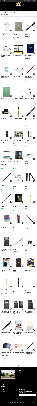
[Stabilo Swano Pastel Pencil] (30, 282)
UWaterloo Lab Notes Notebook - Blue (5, 77)
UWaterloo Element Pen (29, 33)
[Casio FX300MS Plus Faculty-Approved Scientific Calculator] (30, 304)
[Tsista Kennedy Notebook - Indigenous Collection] (18, 325)
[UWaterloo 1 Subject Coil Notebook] (18, 26)
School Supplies (6, 14)
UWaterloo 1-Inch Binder (17, 204)
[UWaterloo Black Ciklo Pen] (6, 325)
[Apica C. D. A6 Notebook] (30, 134)
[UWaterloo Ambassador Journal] (18, 262)
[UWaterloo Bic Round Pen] (18, 112)
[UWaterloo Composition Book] (18, 155)
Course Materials (12, 7)
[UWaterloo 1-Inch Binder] (18, 198)
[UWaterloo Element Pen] (30, 26)
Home (2, 14)
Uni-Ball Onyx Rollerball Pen (6, 183)
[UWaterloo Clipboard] (30, 48)
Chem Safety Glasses (17, 76)
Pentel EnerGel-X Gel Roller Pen (30, 119)
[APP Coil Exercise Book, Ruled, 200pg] (30, 262)
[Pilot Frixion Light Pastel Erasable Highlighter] (6, 282)
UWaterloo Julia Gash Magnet (17, 141)
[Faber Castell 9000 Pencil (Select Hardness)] (30, 345)
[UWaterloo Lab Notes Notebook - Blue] (6, 70)
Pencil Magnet (27, 204)
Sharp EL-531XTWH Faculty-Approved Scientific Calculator (18, 312)
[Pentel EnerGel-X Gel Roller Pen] (30, 112)
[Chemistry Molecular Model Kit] (18, 177)
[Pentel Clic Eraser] (18, 241)
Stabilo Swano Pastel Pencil (30, 289)
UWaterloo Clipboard (28, 55)
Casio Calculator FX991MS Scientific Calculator (6, 312)
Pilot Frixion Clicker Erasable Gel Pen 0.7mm (6, 162)
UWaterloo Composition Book (17, 162)
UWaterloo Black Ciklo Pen (6, 332)
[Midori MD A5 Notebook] (30, 325)
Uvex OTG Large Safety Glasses (5, 56)
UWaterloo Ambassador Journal (17, 270)
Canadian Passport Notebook (18, 352)
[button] (35, 4)
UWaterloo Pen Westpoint (6, 140)
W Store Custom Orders (32, 0)
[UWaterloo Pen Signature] (30, 92)
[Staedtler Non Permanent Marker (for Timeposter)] (18, 282)
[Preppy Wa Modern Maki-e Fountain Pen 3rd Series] (30, 219)
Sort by (2, 18)
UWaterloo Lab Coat (5, 33)
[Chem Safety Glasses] (18, 70)
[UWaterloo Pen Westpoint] (6, 134)
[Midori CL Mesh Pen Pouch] (18, 388)
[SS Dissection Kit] (6, 112)
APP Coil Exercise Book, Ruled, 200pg (29, 270)
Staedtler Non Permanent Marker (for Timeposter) (17, 290)
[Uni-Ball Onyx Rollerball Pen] (6, 177)
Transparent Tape (28, 394)
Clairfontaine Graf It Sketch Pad (30, 374)
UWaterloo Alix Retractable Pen (18, 99)
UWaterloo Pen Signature (29, 98)
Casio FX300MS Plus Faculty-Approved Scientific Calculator (30, 312)
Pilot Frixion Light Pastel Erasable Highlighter (5, 290)
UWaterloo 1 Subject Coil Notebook (17, 34)
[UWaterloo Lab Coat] (6, 26)
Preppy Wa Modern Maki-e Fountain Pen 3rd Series (30, 227)
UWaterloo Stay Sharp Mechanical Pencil (29, 77)
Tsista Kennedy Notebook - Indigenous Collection (18, 333)
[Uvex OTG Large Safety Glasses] (6, 48)
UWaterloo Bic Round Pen (17, 118)
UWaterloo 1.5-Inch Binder (6, 352)
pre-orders (7, 0)
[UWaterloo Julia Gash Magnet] (18, 134)
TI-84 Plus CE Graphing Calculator (5, 270)
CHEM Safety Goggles (29, 161)
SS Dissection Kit (4, 118)
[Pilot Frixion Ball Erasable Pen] (18, 366)
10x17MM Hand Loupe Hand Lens (30, 249)
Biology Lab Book (4, 98)
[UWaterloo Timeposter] (18, 48)
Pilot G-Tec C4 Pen (4, 373)
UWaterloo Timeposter (17, 55)
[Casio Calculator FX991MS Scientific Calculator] (6, 304)
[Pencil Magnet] (30, 198)
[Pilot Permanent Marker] (18, 219)
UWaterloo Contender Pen (6, 204)
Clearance (22, 9)
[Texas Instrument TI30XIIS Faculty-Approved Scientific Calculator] (6, 241)
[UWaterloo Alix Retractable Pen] (18, 92)
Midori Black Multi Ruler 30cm (29, 184)
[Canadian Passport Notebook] (18, 345)
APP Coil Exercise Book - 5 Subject (6, 395)
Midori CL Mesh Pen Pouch (18, 394)
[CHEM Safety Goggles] (30, 155)
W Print (25, 0)
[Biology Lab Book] (6, 92)
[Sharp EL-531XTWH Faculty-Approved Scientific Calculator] (18, 304)
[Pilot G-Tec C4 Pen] (6, 366)
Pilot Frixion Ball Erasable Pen (18, 373)
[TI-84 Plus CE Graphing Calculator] (6, 262)
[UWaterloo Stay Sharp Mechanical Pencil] (30, 70)
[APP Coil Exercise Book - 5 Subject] (6, 388)
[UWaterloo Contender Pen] (6, 198)
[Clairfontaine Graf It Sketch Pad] (30, 366)
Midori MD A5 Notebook (29, 332)
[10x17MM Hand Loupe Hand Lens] (30, 241)
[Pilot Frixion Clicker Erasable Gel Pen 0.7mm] (6, 155)
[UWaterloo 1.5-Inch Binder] (6, 345)
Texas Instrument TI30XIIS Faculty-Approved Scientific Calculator (6, 249)
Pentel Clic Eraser (16, 248)
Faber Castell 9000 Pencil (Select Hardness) (29, 353)
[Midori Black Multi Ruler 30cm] (30, 177)
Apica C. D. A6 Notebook (29, 140)
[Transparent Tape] (30, 388)
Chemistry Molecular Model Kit (18, 184)
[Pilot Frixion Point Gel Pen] (6, 219)
